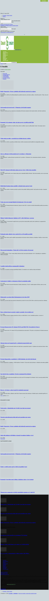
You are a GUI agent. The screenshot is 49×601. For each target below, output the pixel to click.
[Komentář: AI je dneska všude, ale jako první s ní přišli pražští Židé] (7, 120)
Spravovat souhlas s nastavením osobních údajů (27, 593)
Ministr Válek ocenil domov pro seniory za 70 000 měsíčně (14, 544)
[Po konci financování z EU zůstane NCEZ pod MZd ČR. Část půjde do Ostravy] (7, 324)
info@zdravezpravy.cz (4, 574)
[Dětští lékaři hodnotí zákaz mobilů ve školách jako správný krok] (7, 183)
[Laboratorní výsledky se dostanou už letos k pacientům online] (7, 278)
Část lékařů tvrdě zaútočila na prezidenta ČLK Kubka (13, 535)
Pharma (4, 57)
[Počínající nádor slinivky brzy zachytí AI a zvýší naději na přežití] (7, 231)
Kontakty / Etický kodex (7, 15)
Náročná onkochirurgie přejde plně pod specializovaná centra (15, 417)
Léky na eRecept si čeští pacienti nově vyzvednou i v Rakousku (15, 154)
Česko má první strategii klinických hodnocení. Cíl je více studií (16, 202)
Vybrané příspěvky (6, 74)
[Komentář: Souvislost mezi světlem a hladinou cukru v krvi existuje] (7, 477)
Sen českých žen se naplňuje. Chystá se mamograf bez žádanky (15, 374)
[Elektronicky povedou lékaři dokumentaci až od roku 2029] (7, 294)
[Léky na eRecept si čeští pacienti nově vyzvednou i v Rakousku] (7, 151)
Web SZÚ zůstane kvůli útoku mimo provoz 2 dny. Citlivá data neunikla (18, 170)
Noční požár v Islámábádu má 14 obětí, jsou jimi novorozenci (15, 408)
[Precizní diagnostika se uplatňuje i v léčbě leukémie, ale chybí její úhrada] (7, 356)
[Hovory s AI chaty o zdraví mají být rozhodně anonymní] (7, 387)
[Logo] (7, 49)
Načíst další (2, 438)
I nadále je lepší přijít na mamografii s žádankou (12, 266)
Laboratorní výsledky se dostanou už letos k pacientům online (15, 281)
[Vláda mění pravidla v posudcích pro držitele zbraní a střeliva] (7, 136)
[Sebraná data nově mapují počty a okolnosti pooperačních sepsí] (7, 340)
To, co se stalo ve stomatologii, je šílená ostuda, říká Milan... (15, 553)
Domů (1, 63)
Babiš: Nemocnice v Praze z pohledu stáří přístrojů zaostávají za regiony (18, 91)
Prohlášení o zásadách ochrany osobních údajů (9, 25)
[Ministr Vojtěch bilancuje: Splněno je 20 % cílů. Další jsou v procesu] (7, 215)
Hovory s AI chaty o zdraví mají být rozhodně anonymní (14, 390)
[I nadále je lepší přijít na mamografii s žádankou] (7, 263)
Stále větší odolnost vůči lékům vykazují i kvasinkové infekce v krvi (16, 435)
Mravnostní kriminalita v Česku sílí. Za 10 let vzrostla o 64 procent (16, 250)
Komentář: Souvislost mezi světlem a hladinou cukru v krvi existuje (16, 479)
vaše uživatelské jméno (16, 20)
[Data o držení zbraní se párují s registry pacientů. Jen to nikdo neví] (7, 309)
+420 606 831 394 (3, 573)
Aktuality (4, 51)
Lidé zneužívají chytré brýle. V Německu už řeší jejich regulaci (15, 107)
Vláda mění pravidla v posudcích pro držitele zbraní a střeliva (15, 138)
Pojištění (4, 56)
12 (3, 395)
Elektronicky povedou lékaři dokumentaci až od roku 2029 (14, 297)
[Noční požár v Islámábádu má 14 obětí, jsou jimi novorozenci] (3, 405)
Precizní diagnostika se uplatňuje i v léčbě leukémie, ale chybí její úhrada (18, 359)
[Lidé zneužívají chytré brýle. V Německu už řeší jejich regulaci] (7, 105)
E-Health (4, 59)
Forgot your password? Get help (6, 24)
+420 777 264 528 (3, 572)
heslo (13, 22)
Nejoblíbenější (5, 75)
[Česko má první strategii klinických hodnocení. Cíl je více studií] (7, 199)
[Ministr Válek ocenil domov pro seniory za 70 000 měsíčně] (3, 542)
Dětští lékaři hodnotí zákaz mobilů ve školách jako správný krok (16, 186)
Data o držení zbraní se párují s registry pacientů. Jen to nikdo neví (16, 312)
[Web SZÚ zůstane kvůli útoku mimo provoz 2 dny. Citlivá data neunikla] (7, 167)
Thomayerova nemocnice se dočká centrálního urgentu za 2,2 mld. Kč (17, 492)
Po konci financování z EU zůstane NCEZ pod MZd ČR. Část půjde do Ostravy (20, 327)
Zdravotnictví (5, 52)
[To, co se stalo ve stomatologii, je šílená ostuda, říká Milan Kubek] (3, 551)
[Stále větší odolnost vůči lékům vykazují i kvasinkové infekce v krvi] (3, 433)
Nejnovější (5, 73)
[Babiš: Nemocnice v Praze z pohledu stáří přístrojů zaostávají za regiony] (7, 89)
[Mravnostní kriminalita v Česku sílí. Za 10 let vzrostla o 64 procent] (7, 247)
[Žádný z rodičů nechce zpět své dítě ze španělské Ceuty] (7, 464)
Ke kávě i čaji (5, 60)
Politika (4, 53)
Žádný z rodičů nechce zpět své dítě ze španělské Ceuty (13, 466)
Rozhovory (5, 58)
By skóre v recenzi (6, 77)
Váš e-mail (14, 28)
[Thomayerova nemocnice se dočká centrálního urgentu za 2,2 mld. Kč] (7, 490)
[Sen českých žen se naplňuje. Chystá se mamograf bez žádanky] (7, 371)
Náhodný (4, 78)
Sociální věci (5, 54)
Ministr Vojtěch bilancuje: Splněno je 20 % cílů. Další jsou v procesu (17, 218)
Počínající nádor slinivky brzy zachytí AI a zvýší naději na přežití (16, 234)
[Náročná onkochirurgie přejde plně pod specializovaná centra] (3, 414)
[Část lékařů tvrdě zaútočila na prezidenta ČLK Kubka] (3, 533)
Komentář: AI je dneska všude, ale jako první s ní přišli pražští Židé (17, 122)
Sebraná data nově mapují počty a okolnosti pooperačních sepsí (16, 343)
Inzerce (4, 16)
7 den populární (6, 76)
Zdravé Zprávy (8, 69)
